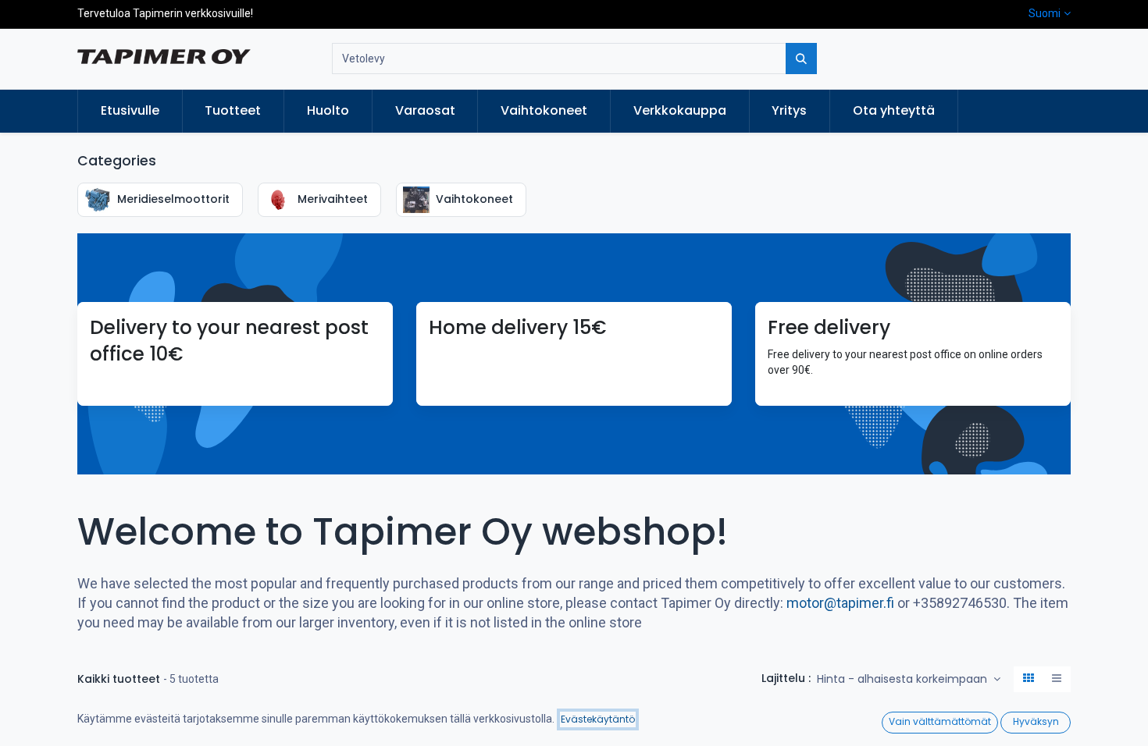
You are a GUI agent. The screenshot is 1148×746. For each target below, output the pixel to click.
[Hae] (801, 58)
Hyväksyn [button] (1036, 721)
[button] (908, 679)
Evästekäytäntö (598, 719)
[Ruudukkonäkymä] (1028, 679)
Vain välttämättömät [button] (940, 721)
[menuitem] (130, 111)
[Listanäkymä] (1057, 679)
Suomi (1045, 13)
